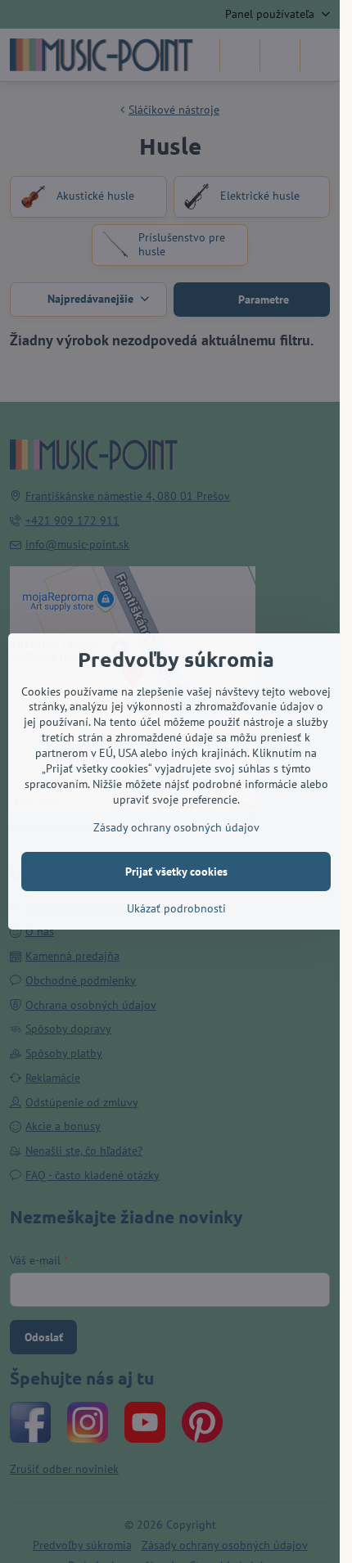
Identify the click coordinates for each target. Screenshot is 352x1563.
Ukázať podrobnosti (176, 908)
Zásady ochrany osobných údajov (176, 827)
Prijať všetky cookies (176, 871)
